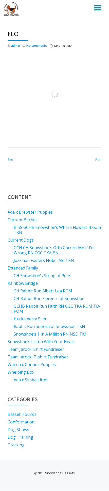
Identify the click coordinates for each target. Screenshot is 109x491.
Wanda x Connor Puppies (32, 364)
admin (15, 45)
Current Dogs (21, 240)
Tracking (16, 445)
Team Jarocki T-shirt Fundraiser (38, 357)
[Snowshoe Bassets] (12, 9)
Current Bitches (23, 220)
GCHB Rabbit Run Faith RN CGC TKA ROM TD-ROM (57, 308)
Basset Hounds (22, 414)
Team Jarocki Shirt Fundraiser (36, 349)
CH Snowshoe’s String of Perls (42, 275)
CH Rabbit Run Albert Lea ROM (43, 291)
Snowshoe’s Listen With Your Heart (41, 341)
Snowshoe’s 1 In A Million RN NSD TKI (50, 334)
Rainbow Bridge (23, 283)
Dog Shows (18, 429)
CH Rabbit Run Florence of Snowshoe (49, 298)
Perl (98, 159)
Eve (10, 159)
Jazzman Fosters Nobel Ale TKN (44, 260)
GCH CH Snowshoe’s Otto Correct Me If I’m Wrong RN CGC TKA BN (54, 250)
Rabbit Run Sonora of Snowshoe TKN (49, 326)
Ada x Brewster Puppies (30, 212)
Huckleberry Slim (30, 319)
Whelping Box (21, 372)
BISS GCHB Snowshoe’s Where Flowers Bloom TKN (57, 230)
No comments (36, 45)
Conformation (21, 422)
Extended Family (23, 268)
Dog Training (20, 437)
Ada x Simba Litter (31, 380)
